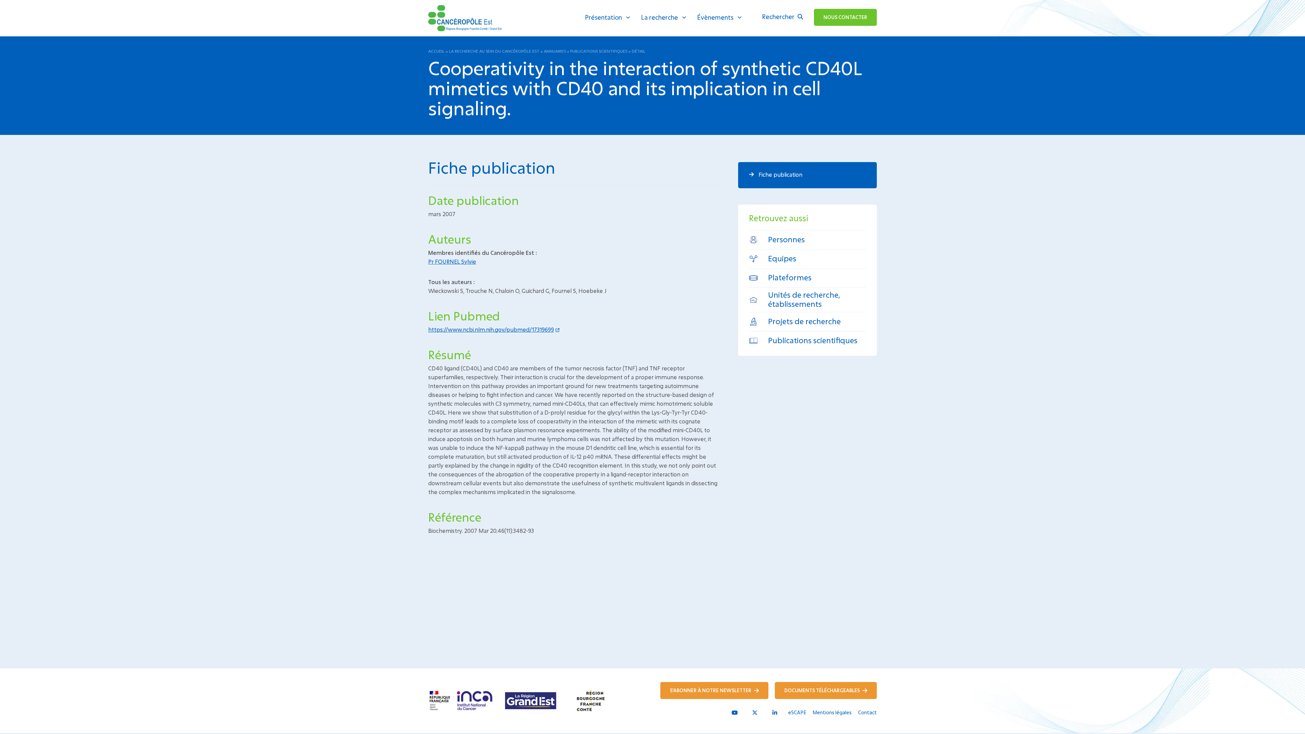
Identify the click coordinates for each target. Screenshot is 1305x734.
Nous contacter (845, 17)
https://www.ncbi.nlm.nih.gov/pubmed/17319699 (491, 329)
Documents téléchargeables (822, 690)
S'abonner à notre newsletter (711, 690)
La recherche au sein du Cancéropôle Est (494, 51)
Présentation (603, 17)
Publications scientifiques (598, 51)
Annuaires (555, 51)
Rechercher (779, 17)
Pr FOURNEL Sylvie (452, 261)
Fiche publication (779, 174)
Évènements (715, 17)
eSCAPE (797, 712)
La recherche (659, 17)
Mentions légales (832, 712)
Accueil (436, 51)
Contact (867, 712)
